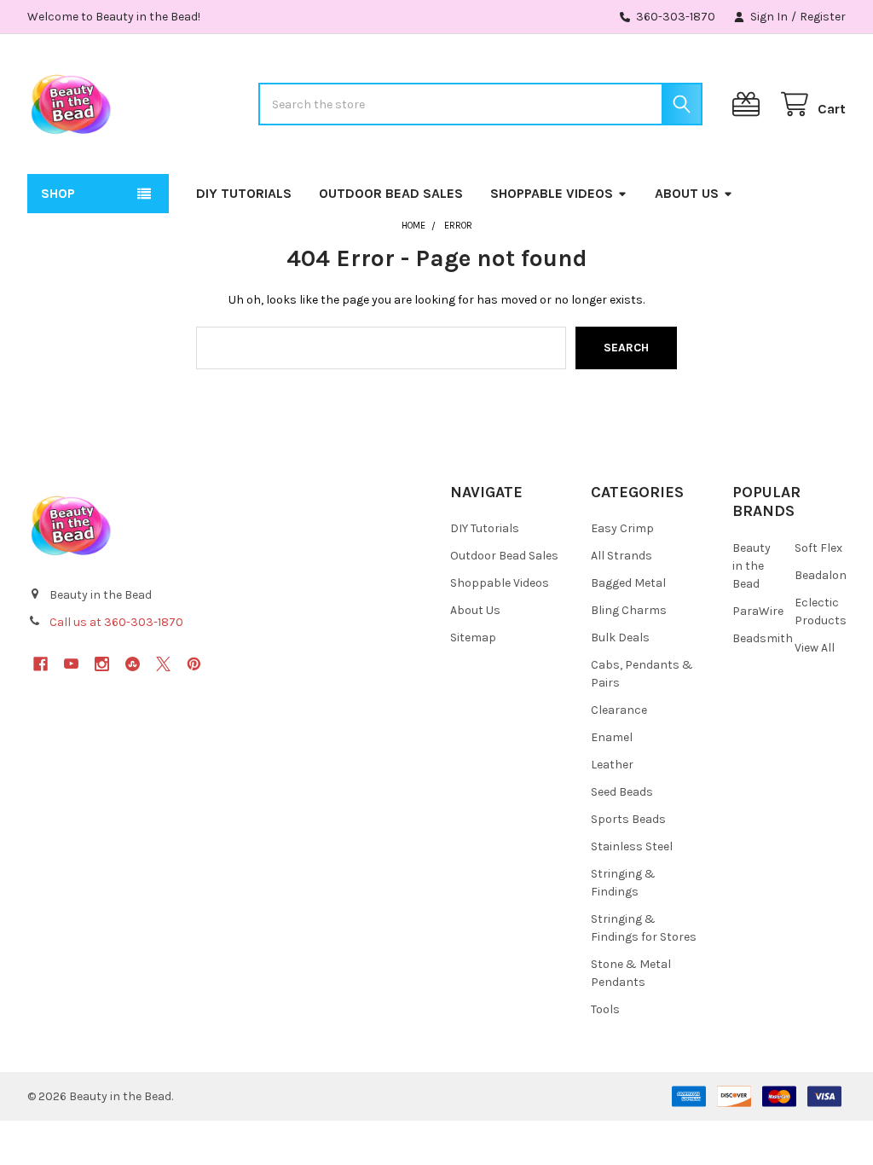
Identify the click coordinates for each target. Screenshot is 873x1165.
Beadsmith (762, 638)
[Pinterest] (194, 664)
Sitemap (473, 637)
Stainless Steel (632, 846)
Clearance (619, 710)
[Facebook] (40, 664)
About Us (687, 193)
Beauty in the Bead (751, 566)
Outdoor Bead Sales (391, 193)
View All (815, 647)
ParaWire (757, 611)
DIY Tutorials (244, 193)
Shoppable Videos (551, 193)
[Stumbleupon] (132, 664)
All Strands (621, 555)
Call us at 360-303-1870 (116, 622)
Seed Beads (622, 792)
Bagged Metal (628, 583)
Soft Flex (818, 548)
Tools (605, 1009)
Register (823, 16)
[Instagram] (102, 664)
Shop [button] (58, 193)
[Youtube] (71, 664)
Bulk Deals (620, 637)
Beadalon (821, 575)
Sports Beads (628, 819)
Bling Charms (629, 610)
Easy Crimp (622, 528)
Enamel (612, 737)
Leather (612, 764)
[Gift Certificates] (749, 104)
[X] (163, 664)
